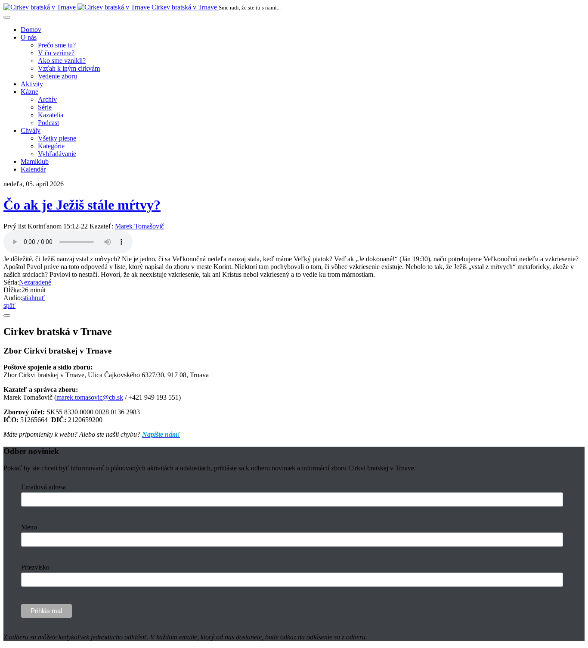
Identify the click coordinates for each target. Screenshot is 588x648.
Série (45, 107)
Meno (29, 527)
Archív (47, 99)
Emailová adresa (43, 487)
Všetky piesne (57, 138)
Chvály (30, 130)
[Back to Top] (6, 315)
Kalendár (33, 169)
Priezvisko (35, 567)
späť (9, 305)
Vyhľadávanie (57, 153)
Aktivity (32, 84)
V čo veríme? (56, 52)
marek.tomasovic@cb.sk (89, 397)
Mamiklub (35, 161)
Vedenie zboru (57, 76)
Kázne (29, 91)
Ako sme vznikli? (62, 60)
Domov (31, 29)
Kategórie (51, 146)
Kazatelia (50, 115)
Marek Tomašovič (139, 226)
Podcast (48, 122)
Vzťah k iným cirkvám (69, 68)
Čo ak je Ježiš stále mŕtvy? (82, 205)
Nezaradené (35, 282)
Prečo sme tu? (57, 45)
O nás (29, 37)
